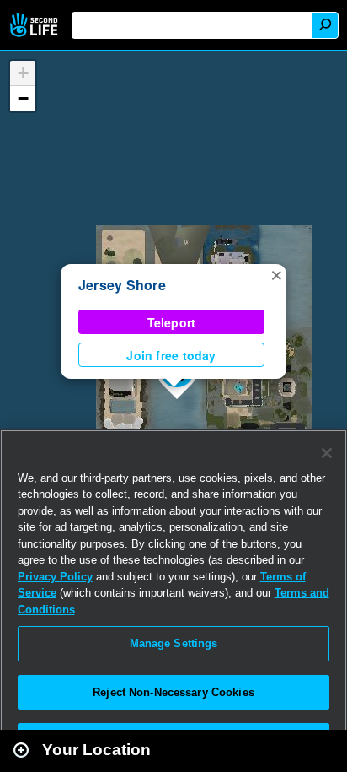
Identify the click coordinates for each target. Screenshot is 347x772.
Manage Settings (174, 643)
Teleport (171, 322)
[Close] (326, 453)
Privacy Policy (55, 576)
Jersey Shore (122, 284)
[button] (276, 274)
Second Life (35, 25)
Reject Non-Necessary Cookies (173, 692)
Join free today (171, 355)
